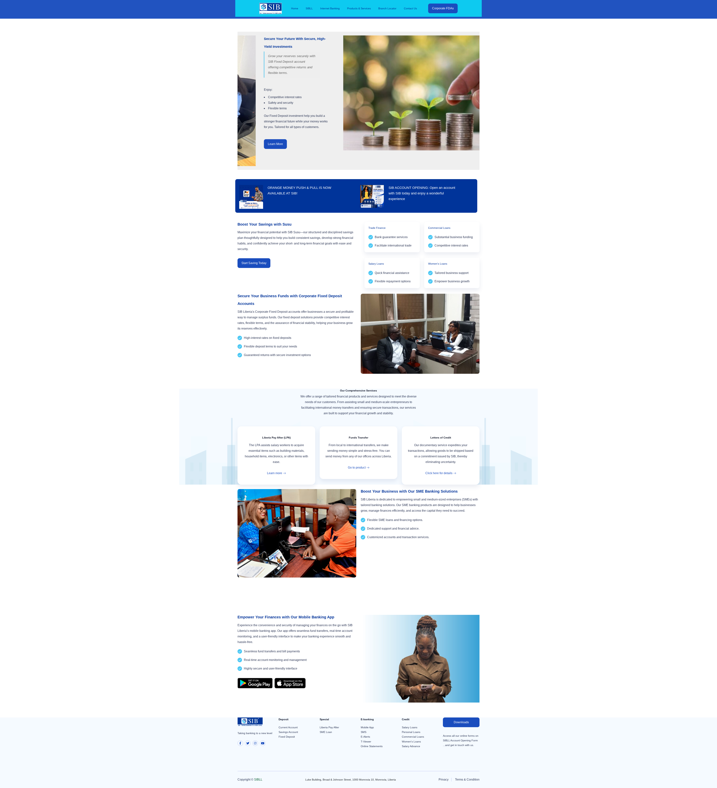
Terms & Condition (467, 779)
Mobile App (367, 727)
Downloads (461, 722)
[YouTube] (263, 743)
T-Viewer (366, 741)
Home (294, 8)
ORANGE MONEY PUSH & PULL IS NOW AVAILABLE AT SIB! (299, 190)
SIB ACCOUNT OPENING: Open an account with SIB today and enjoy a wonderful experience (422, 193)
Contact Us (410, 8)
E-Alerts (365, 736)
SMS (363, 732)
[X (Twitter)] (248, 743)
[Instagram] (255, 743)
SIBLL (309, 8)
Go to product (357, 467)
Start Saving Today (253, 263)
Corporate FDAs (443, 8)
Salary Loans (409, 727)
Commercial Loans (413, 736)
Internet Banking (330, 8)
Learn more (274, 473)
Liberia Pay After (329, 727)
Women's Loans (411, 741)
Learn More (252, 144)
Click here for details (438, 473)
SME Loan (326, 732)
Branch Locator (387, 8)
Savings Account (288, 732)
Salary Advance (411, 746)
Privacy (443, 779)
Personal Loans (411, 732)
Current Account (288, 727)
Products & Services (359, 8)
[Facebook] (240, 743)
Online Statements (372, 746)
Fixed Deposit (287, 736)
